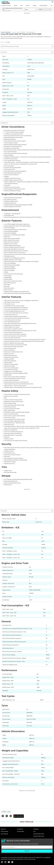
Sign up (27, 851)
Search (52, 2)
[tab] (27, 52)
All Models (7, 42)
